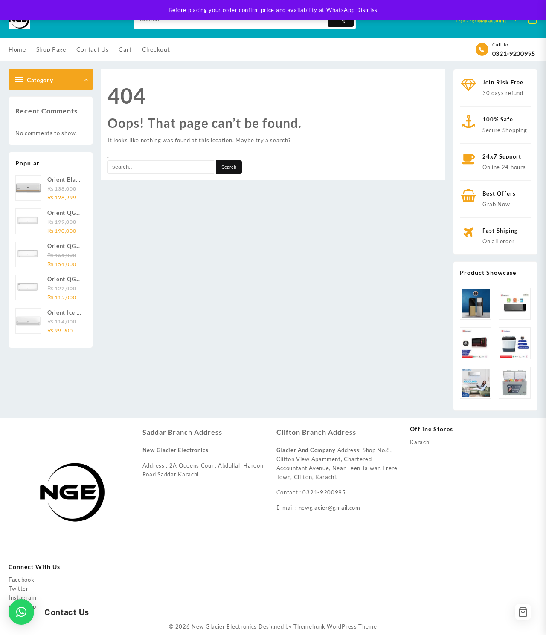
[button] (21, 612)
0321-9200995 (513, 53)
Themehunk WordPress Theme (335, 626)
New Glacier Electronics (224, 626)
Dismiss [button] (367, 9)
